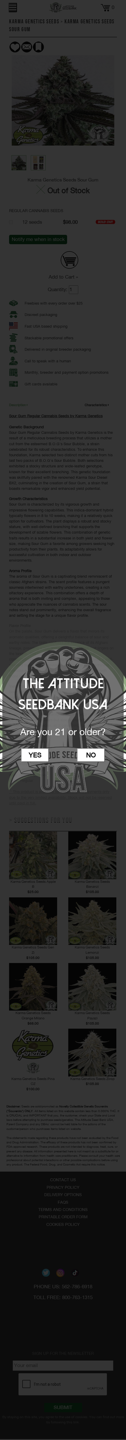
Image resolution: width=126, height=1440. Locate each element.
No (91, 755)
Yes (35, 755)
